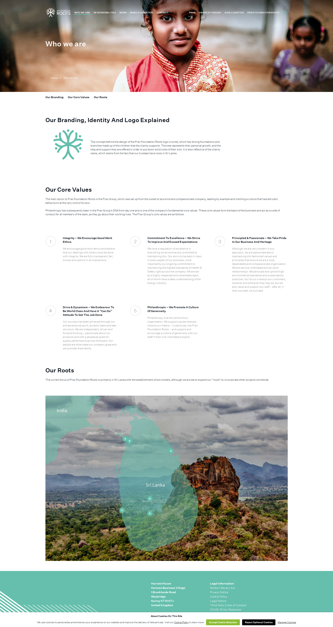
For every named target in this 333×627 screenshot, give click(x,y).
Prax (192, 12)
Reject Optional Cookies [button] (259, 622)
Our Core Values (78, 97)
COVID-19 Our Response (225, 609)
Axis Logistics (234, 12)
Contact (162, 12)
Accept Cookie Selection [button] (223, 622)
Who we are (82, 12)
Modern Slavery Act (222, 588)
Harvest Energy (210, 12)
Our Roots (100, 97)
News (123, 12)
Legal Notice (218, 601)
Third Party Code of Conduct (228, 605)
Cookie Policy (218, 596)
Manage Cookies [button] (287, 622)
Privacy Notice (219, 592)
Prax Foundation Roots (263, 12)
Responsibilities (105, 12)
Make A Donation (141, 12)
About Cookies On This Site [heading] (166, 616)
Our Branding (54, 97)
